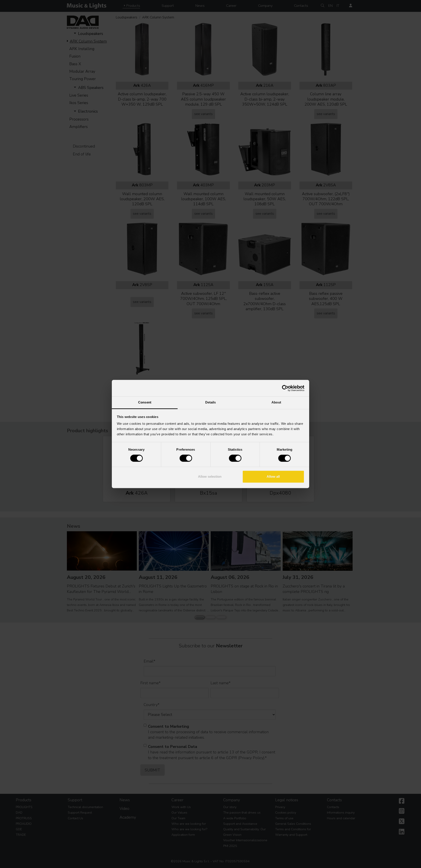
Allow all (273, 476)
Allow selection (209, 476)
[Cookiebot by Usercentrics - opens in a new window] (285, 388)
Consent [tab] (144, 402)
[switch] (186, 458)
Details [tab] (210, 402)
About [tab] (276, 402)
